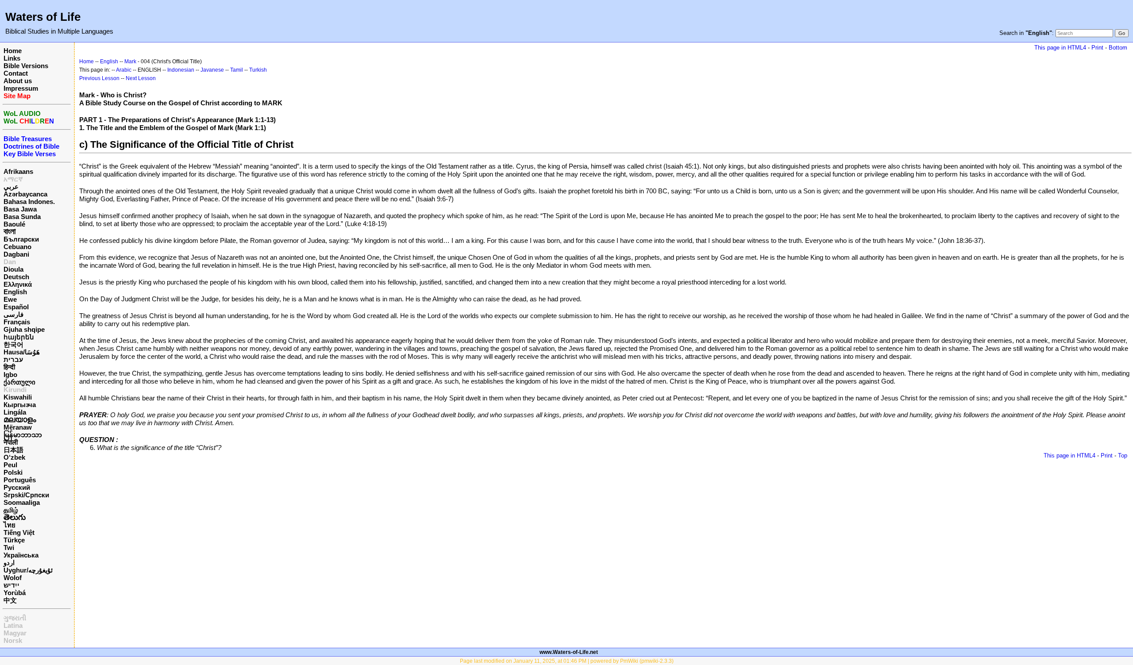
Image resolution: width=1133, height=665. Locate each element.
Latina (13, 625)
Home (13, 50)
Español (16, 307)
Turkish (258, 70)
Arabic (123, 70)
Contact (16, 73)
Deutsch (16, 277)
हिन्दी (9, 367)
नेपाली (11, 442)
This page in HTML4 (1060, 47)
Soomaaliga (22, 502)
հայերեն (19, 337)
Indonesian (180, 70)
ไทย (9, 525)
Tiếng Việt (19, 532)
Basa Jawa (20, 209)
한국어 (13, 344)
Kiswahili (18, 397)
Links (12, 58)
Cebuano (17, 246)
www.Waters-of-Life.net (569, 652)
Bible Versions (26, 65)
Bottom (1118, 47)
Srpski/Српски (26, 495)
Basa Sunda (22, 216)
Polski (13, 472)
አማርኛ (13, 179)
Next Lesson (141, 78)
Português (20, 480)
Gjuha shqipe (24, 329)
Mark (130, 61)
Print (1097, 47)
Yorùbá (15, 592)
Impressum (21, 88)
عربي (11, 186)
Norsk (13, 640)
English (15, 292)
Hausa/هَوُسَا (22, 352)
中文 (10, 600)
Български (21, 239)
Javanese (212, 70)
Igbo (10, 374)
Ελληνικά (18, 284)
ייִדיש (11, 585)
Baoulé (14, 224)
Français (17, 322)
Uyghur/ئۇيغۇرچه (28, 570)
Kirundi (15, 389)
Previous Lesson (99, 78)
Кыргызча (20, 404)
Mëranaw (18, 427)
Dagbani (16, 254)
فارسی (13, 314)
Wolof (13, 577)
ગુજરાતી (15, 618)
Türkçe (14, 540)
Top (1122, 455)
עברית (13, 359)
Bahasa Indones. (29, 201)
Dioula (13, 269)
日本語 (13, 450)
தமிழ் (11, 510)
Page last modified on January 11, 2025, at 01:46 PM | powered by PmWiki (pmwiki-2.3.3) (567, 661)
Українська (21, 555)
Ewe (10, 299)
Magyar (15, 633)
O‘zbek (14, 457)
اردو (9, 562)
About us (18, 81)
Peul (10, 465)
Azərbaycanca (25, 194)
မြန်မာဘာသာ (23, 434)
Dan (10, 261)
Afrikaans (18, 171)
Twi (9, 547)
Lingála (15, 412)
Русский (17, 487)
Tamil (236, 70)
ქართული (19, 382)
